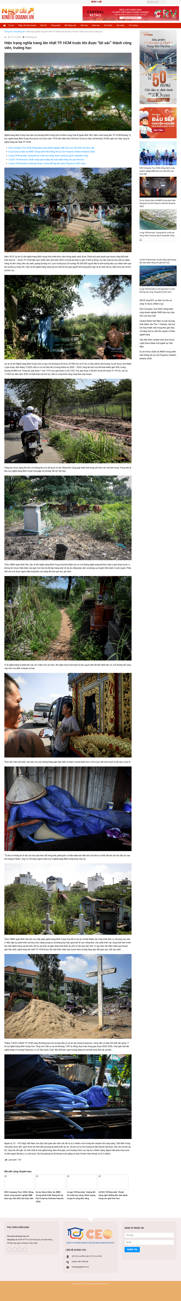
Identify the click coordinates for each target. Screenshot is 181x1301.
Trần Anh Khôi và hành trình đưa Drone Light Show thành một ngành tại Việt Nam (157, 343)
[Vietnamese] (100, 2)
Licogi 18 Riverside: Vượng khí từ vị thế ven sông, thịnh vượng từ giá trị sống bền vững (48, 155)
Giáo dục (96, 25)
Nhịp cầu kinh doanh (27, 25)
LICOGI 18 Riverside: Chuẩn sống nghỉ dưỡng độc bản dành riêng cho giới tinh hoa (46, 159)
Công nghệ (55, 25)
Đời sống (120, 25)
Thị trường (133, 25)
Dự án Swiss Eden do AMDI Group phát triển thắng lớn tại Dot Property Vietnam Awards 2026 (51, 151)
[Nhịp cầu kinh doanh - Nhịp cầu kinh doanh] (18, 13)
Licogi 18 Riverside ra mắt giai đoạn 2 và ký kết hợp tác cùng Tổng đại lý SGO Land (46, 163)
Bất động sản (70, 25)
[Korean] (97, 2)
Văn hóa (84, 25)
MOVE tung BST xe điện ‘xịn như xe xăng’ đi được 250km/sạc (156, 302)
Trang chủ (8, 32)
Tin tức (11, 25)
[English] (95, 2)
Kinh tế (44, 25)
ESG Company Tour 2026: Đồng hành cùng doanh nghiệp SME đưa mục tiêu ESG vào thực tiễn (51, 148)
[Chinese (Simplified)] (92, 2)
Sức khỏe (108, 25)
